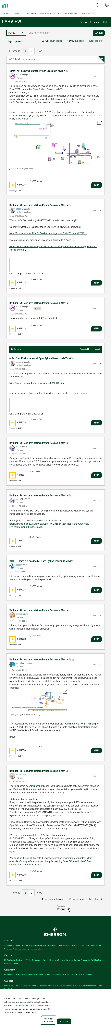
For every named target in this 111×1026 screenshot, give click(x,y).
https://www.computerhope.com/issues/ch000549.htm (36, 383)
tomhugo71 (95, 349)
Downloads (8, 985)
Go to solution (29, 59)
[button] (55, 142)
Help (105, 22)
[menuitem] (98, 5)
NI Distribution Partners (13, 959)
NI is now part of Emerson (14, 974)
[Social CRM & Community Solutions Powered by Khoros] (63, 908)
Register (84, 22)
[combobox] (58, 33)
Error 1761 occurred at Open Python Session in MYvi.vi (38, 70)
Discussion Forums (35, 13)
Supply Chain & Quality (74, 974)
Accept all (64, 1021)
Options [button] (96, 76)
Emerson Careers (43, 974)
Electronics (62, 945)
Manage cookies (48, 1020)
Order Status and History (36, 959)
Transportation (36, 948)
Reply (96, 184)
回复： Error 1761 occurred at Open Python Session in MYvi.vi (41, 561)
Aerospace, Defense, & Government (40, 945)
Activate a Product (64, 985)
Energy (73, 945)
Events (89, 974)
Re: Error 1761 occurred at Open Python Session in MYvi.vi (39, 205)
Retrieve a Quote (56, 959)
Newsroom (57, 974)
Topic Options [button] (14, 41)
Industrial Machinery (86, 945)
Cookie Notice (43, 1005)
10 (19, 881)
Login (96, 22)
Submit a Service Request (85, 985)
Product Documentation (26, 985)
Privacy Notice (25, 1005)
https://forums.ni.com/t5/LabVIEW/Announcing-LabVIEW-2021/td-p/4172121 (48, 233)
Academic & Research (13, 945)
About (30, 974)
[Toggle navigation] (17, 6)
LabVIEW (85, 13)
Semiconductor (21, 948)
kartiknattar (34, 786)
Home (6, 13)
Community (17, 13)
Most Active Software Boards (62, 13)
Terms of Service (73, 959)
